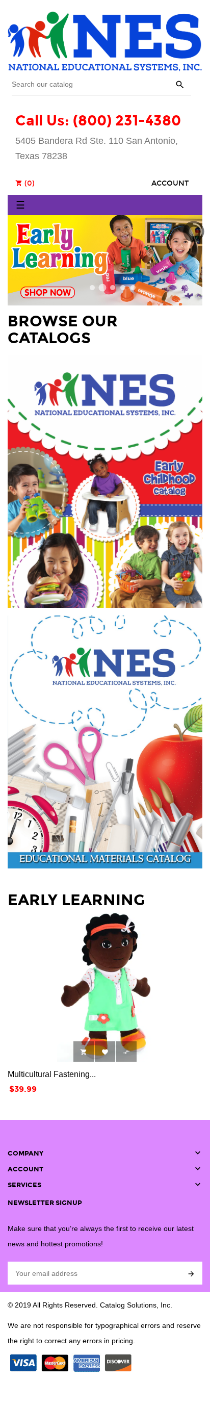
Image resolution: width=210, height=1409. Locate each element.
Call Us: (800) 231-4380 (98, 121)
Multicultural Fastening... (52, 1074)
